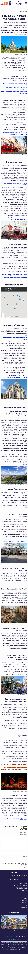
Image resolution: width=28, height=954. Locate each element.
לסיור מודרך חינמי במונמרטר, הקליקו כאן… (17, 377)
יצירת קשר (24, 890)
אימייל (25, 856)
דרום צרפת (24, 907)
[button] (26, 3)
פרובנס (25, 905)
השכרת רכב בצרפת (22, 882)
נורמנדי (25, 909)
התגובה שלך (23, 834)
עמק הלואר (24, 902)
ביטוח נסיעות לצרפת (21, 887)
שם (26, 851)
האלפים (25, 903)
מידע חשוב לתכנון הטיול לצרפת (19, 875)
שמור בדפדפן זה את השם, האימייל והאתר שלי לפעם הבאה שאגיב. (14, 864)
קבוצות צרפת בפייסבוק (14, 912)
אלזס (25, 898)
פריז (24, 10)
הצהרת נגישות (10, 951)
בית (26, 10)
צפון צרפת (24, 900)
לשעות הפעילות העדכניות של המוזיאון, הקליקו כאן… (14, 541)
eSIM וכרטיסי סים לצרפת (20, 885)
